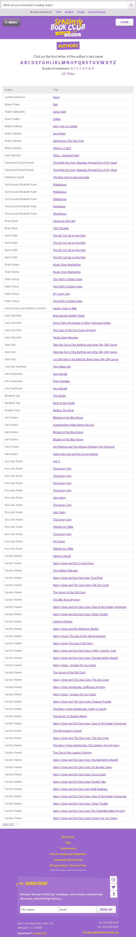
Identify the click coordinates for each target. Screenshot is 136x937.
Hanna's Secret (62, 555)
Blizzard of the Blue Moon (68, 417)
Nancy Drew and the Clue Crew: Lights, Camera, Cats (84, 650)
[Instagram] (113, 879)
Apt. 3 (56, 461)
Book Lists (68, 836)
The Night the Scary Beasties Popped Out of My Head (85, 162)
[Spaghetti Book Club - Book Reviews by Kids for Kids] (68, 27)
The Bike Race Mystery (66, 599)
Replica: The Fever (63, 410)
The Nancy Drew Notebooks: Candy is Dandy (79, 708)
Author (69, 11)
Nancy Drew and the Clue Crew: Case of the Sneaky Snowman (89, 606)
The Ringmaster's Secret (67, 730)
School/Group (97, 11)
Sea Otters (59, 133)
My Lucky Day (61, 293)
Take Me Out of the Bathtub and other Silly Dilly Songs (85, 344)
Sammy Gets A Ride (64, 308)
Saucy (56, 97)
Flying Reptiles (61, 381)
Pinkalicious (59, 184)
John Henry (59, 497)
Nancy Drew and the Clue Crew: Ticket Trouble (80, 614)
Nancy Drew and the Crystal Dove (73, 563)
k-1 (73, 68)
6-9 (91, 68)
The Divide (59, 395)
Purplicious (59, 206)
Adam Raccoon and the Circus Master (75, 453)
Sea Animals (60, 373)
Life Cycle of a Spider (65, 126)
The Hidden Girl (62, 366)
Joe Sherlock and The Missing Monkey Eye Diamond (83, 446)
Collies (57, 118)
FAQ (68, 842)
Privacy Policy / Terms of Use (68, 865)
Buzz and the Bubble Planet (69, 315)
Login (124, 22)
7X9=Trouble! (61, 228)
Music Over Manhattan (67, 264)
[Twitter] (113, 886)
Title (58, 11)
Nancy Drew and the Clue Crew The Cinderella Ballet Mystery (89, 810)
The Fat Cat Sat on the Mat (69, 235)
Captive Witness (62, 621)
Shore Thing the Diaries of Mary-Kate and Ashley (82, 322)
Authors (68, 45)
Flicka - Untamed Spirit (66, 155)
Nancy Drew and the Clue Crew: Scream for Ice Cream (85, 818)
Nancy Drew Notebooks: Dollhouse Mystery (79, 686)
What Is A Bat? (62, 148)
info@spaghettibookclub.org (100, 932)
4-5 (84, 68)
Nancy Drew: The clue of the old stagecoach (79, 636)
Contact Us (40, 933)
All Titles (68, 74)
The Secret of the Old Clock (69, 592)
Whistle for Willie (63, 526)
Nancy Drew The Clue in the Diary (73, 643)
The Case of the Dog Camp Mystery (74, 330)
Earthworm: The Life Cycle (68, 140)
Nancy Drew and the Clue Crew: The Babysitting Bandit (85, 657)
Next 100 (8, 823)
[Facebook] (113, 894)
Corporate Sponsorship (68, 859)
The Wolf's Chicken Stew (67, 279)
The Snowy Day (62, 468)
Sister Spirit (59, 111)
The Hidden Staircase (65, 570)
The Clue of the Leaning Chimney (72, 752)
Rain (55, 104)
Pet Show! (59, 541)
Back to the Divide (64, 402)
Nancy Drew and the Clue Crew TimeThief (78, 577)
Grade (81, 11)
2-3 (78, 68)
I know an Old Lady (64, 220)
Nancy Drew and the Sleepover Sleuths (76, 628)
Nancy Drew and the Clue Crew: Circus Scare (79, 774)
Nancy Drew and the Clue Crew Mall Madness (80, 788)
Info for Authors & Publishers (68, 853)
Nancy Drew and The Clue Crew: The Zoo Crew (81, 585)
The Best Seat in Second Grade (71, 177)
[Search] (131, 5)
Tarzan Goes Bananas (65, 337)
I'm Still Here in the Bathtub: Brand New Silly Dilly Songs (85, 359)
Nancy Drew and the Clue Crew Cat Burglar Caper (82, 767)
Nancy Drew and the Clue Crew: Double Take (79, 781)
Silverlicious (59, 213)
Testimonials (68, 848)
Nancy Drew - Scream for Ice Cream (74, 665)
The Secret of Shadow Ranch (70, 716)
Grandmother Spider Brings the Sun (73, 424)
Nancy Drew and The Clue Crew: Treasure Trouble (82, 701)
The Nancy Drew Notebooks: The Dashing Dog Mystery (86, 745)
